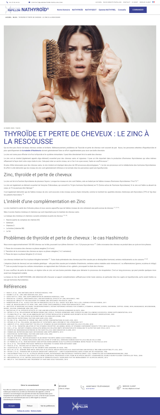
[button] (55, 385)
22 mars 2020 (9, 128)
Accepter (11, 406)
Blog (15, 17)
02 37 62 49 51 (90, 388)
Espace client (145, 2)
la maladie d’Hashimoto (31, 150)
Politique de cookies (23, 411)
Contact (126, 2)
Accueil (99, 2)
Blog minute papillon (112, 2)
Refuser (30, 406)
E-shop (135, 2)
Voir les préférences (48, 406)
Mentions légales (36, 411)
